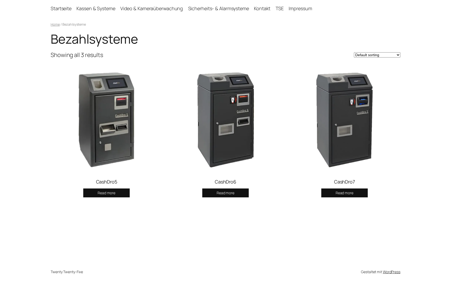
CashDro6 (225, 181)
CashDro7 (344, 181)
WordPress (391, 271)
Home (55, 24)
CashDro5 (106, 181)
